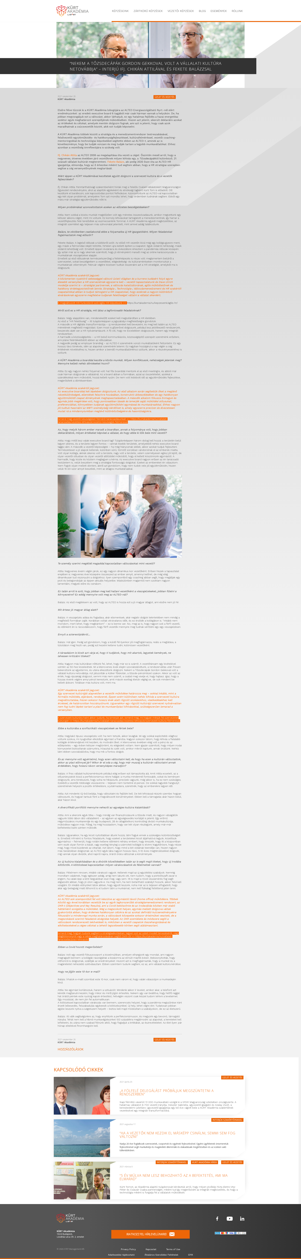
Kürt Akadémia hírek (204, 1162)
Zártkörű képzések (148, 11)
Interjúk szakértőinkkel (227, 1119)
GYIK (190, 1255)
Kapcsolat (151, 1249)
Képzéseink (120, 11)
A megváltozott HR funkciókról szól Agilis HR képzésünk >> (92, 302)
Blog (202, 11)
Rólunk (237, 11)
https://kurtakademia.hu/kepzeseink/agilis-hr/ (152, 302)
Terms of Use (173, 1249)
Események (219, 11)
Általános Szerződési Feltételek (161, 1255)
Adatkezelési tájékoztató (121, 1255)
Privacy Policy (128, 1249)
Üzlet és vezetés (164, 96)
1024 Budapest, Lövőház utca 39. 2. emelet (70, 1234)
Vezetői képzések (181, 11)
